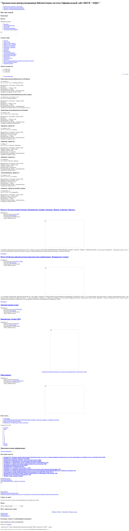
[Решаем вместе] (5, 516)
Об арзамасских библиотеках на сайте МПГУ (16, 465)
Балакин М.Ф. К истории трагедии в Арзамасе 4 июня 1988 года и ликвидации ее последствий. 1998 (30, 473)
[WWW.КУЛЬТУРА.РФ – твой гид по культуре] (13, 481)
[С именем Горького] (6, 479)
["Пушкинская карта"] (9, 490)
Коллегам (6, 50)
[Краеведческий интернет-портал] (9, 493)
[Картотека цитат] (5, 478)
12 (4, 439)
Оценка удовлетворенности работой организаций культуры (19, 60)
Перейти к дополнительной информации (14, 9)
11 (4, 438)
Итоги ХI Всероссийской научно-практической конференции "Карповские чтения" (35, 257)
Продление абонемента (9, 28)
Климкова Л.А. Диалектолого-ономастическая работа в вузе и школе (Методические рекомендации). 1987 (32, 469)
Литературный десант (10, 305)
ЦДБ (17, 214)
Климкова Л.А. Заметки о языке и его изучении (16, 458)
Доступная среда (8, 58)
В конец (6, 445)
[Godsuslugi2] (4, 491)
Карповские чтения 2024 (11, 319)
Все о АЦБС (7, 42)
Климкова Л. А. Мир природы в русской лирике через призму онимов (22, 461)
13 (4, 441)
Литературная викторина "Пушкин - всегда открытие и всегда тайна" (23, 459)
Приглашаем (12, 310)
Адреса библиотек (8, 76)
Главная (6, 40)
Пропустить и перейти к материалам (13, 6)
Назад (5, 429)
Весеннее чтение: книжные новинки (13, 476)
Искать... (3, 506)
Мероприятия (12, 215)
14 (4, 442)
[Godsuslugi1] (4, 514)
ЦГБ (17, 323)
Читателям (6, 48)
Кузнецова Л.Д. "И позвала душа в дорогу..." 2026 (17, 468)
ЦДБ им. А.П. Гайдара (9, 46)
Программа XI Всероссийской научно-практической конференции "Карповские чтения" (64, 371)
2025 (5, 70)
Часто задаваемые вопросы (10, 62)
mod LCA (127, 74)
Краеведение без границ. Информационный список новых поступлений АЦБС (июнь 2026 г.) (28, 472)
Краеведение (7, 51)
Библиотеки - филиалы (9, 47)
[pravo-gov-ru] (4, 513)
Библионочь (7, 56)
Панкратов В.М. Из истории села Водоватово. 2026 (17, 474)
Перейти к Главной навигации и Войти (14, 8)
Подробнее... (4, 253)
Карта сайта (7, 26)
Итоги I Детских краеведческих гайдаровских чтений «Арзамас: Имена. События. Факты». (38, 210)
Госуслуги (6, 59)
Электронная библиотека (10, 54)
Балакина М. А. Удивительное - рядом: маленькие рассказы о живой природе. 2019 (26, 462)
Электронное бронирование (11, 29)
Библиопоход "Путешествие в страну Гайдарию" (16, 422)
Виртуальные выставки (10, 55)
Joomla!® (9, 524)
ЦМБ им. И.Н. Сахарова (10, 44)
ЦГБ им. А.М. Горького (10, 43)
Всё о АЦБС (19, 261)
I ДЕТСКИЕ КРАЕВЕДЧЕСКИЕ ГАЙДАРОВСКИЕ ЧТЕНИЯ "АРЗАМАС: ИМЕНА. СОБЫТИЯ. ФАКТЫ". (31, 420)
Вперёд (5, 443)
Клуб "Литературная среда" (16, 380)
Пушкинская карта (8, 63)
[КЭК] (30, 494)
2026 (5, 69)
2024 (5, 72)
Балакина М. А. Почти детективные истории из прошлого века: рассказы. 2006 (25, 464)
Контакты (6, 24)
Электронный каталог (9, 25)
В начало (6, 427)
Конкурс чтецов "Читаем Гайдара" (12, 421)
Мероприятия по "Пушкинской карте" (14, 466)
